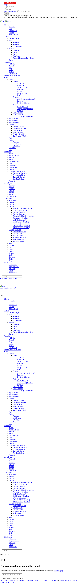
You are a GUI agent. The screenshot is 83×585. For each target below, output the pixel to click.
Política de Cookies (32, 580)
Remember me (25, 11)
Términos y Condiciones (49, 580)
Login (6, 5)
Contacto (14, 582)
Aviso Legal (4, 580)
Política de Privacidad (17, 580)
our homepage (58, 571)
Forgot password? (10, 11)
